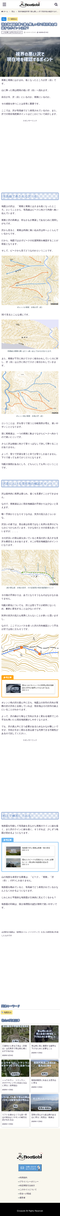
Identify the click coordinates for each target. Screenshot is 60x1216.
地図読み (13, 19)
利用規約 (23, 1177)
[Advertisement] (30, 152)
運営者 (22, 1197)
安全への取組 (25, 1193)
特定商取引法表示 (27, 1185)
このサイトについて (28, 1189)
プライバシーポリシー (29, 1181)
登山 (4, 19)
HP (33, 903)
